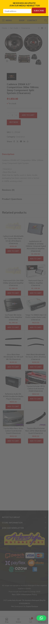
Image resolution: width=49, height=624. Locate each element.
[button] (41, 618)
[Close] (46, 3)
